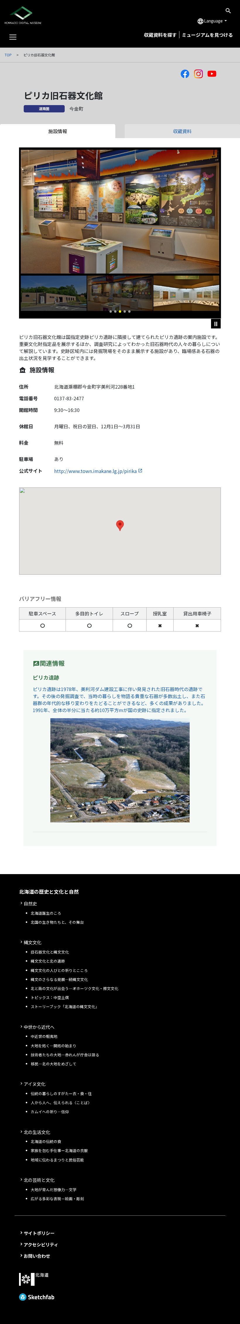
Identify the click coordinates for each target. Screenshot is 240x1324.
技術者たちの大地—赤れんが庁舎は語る (65, 1054)
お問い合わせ (37, 1255)
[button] (110, 311)
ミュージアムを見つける (207, 34)
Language (210, 21)
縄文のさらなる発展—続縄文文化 (59, 979)
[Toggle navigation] (13, 37)
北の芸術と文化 (39, 1180)
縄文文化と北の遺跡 (48, 961)
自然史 (30, 903)
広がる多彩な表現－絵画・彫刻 (57, 1198)
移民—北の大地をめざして (53, 1063)
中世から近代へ (39, 1027)
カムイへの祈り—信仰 (50, 1111)
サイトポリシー (39, 1233)
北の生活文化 (37, 1132)
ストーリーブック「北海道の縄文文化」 (65, 1006)
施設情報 (57, 131)
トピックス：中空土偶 (50, 997)
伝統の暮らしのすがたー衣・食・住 (61, 1093)
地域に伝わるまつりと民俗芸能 (57, 1160)
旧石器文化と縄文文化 (50, 952)
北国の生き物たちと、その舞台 (57, 922)
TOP (8, 54)
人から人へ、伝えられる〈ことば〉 (61, 1102)
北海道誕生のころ (46, 913)
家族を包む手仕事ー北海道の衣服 (59, 1150)
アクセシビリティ (41, 1244)
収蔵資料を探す (160, 34)
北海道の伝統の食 (46, 1141)
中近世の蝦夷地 (44, 1036)
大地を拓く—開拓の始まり (53, 1045)
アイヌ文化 (34, 1084)
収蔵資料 (182, 131)
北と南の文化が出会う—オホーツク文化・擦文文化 (74, 988)
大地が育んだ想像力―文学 (53, 1189)
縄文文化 (32, 942)
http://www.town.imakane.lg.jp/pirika (95, 470)
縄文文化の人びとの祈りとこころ (59, 970)
